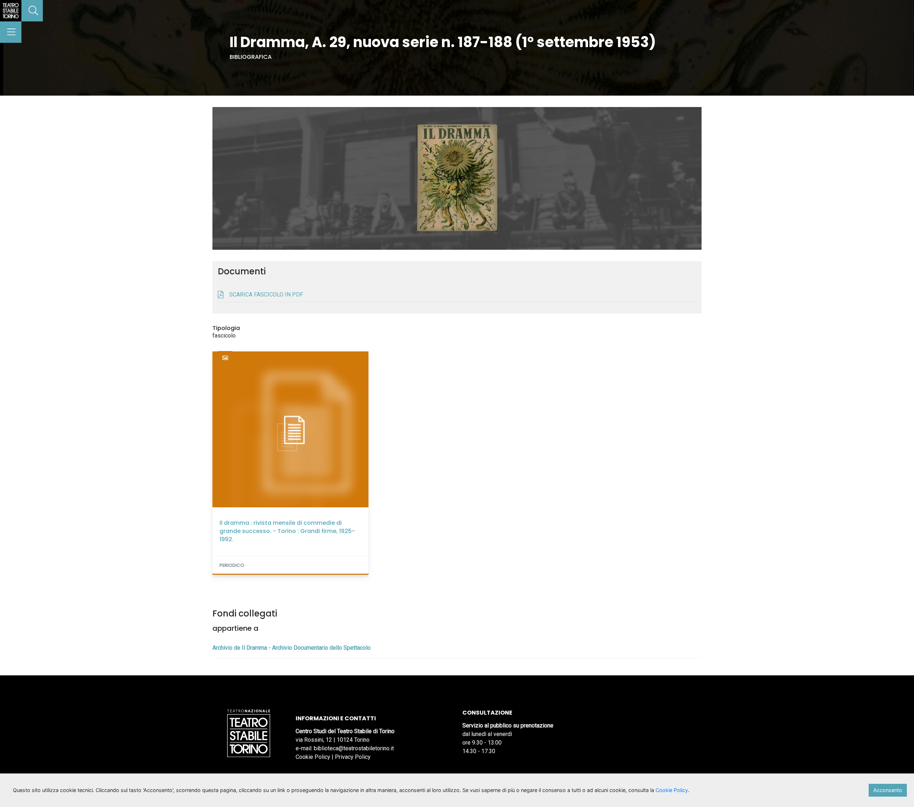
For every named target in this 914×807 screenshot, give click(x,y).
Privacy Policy (353, 756)
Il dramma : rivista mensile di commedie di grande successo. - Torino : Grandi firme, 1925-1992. (287, 531)
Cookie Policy (313, 756)
